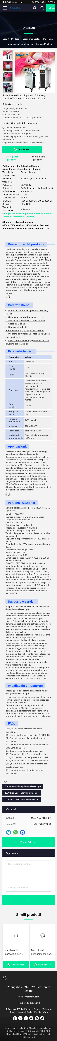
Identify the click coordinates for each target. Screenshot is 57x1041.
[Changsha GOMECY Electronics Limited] (15, 8)
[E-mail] (22, 832)
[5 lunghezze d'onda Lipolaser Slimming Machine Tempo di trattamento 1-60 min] (35, 71)
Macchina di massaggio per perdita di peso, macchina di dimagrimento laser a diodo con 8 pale (15, 952)
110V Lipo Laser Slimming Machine (21, 799)
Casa (4, 39)
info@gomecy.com (14, 2)
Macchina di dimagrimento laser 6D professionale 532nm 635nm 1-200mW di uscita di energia (40, 952)
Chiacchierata (52, 8)
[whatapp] (15, 832)
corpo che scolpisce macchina (37, 39)
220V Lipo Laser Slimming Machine (22, 793)
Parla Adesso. (28, 842)
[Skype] (8, 832)
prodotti (15, 39)
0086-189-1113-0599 (44, 2)
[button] (8, 91)
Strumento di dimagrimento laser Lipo (23, 786)
